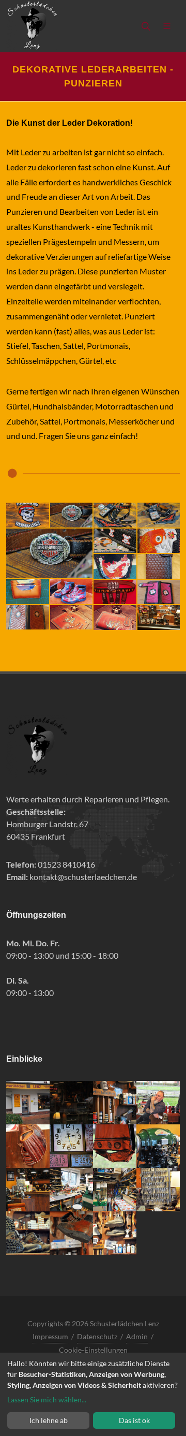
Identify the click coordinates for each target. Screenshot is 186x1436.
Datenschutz (97, 1336)
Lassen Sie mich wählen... (46, 1399)
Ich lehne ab (48, 1420)
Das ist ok (134, 1420)
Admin (137, 1336)
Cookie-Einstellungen (93, 1349)
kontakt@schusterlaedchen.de (83, 877)
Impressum (50, 1336)
